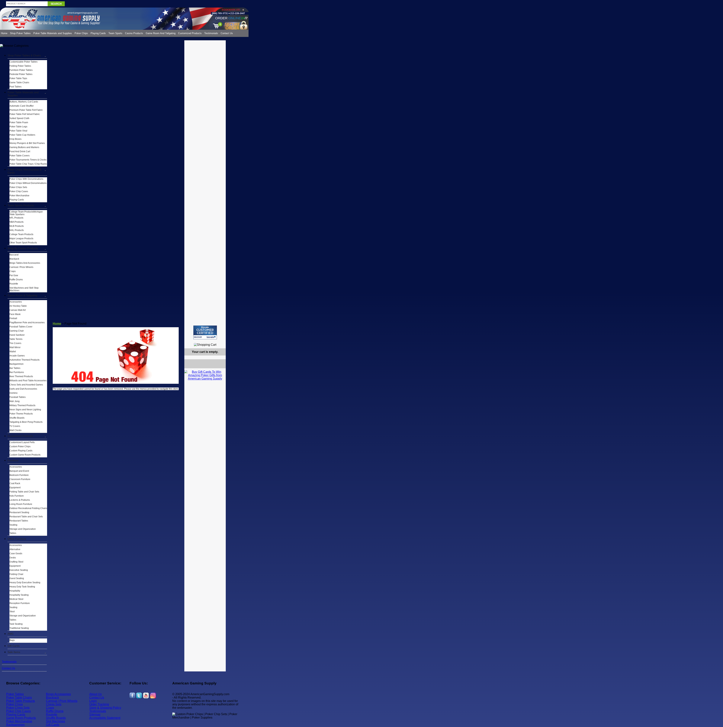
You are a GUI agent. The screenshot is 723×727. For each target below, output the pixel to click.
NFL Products (16, 217)
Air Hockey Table (18, 306)
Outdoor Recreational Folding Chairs (28, 508)
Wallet (12, 351)
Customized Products (190, 33)
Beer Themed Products (21, 376)
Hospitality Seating (19, 595)
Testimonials (211, 33)
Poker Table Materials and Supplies (52, 33)
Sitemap (94, 714)
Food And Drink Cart (19, 151)
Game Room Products (21, 717)
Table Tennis (15, 339)
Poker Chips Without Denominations (28, 183)
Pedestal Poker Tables (20, 74)
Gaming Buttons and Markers (24, 147)
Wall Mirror (15, 347)
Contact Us (227, 33)
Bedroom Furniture (19, 475)
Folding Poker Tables (20, 66)
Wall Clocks (15, 430)
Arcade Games (17, 355)
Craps (12, 271)
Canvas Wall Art (17, 310)
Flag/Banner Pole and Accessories (27, 322)
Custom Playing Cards (20, 450)
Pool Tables (15, 86)
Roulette (13, 283)
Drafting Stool (16, 561)
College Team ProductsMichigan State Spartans (26, 213)
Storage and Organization (22, 529)
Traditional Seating (19, 628)
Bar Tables (14, 368)
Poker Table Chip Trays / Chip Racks (28, 164)
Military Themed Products (22, 405)
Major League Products (21, 238)
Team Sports (115, 33)
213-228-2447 (237, 13)
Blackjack (14, 259)
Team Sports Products (21, 205)
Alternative (14, 549)
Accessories (15, 301)
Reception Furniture (19, 603)
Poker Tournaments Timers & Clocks (28, 159)
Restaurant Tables (18, 520)
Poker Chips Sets (18, 187)
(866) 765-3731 (220, 13)
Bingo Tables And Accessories (24, 263)
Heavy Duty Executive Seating (24, 582)
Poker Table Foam (18, 122)
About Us (95, 694)
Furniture (13, 460)
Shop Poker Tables (20, 33)
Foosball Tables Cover (20, 326)
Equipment (15, 487)
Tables (12, 533)
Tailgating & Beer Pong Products (26, 422)
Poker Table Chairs (19, 697)
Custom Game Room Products (24, 454)
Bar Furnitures (16, 372)
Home (4, 33)
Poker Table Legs (18, 126)
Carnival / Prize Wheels (21, 267)
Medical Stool (16, 599)
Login (93, 701)
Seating (13, 525)
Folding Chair (16, 574)
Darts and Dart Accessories (23, 389)
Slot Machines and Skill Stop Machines (24, 289)
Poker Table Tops (18, 78)
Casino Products (134, 33)
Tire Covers (15, 343)
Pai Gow (13, 275)
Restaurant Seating (19, 512)
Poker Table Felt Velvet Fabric (24, 114)
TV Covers (14, 426)
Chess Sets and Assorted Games (26, 384)
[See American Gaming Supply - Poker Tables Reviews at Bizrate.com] (205, 332)
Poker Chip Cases (18, 191)
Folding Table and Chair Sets (24, 491)
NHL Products (16, 230)
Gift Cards (14, 645)
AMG (11, 633)
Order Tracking (99, 704)
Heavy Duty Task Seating (22, 586)
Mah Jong (14, 401)
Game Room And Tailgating (160, 33)
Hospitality (14, 590)
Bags (12, 640)
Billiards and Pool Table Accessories (28, 380)
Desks (12, 557)
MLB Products (16, 226)
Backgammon (16, 364)
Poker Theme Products (21, 413)
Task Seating (16, 624)
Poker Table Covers (19, 155)
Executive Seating (18, 570)
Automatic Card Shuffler (21, 106)
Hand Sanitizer (17, 335)
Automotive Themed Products (24, 360)
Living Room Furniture (20, 504)
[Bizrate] (220, 341)
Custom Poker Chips (20, 446)
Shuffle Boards (16, 418)
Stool (12, 611)
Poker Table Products (20, 701)
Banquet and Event (19, 471)
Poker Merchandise (19, 195)
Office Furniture (17, 538)
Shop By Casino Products (23, 248)
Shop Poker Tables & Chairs (24, 55)
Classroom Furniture (19, 479)
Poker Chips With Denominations (26, 179)
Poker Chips (81, 33)
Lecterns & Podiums (19, 500)
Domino (13, 393)
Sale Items (14, 652)
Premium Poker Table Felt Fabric (26, 110)
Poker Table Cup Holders (22, 135)
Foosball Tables (17, 397)
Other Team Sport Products (23, 242)
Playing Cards (98, 33)
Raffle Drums (16, 279)
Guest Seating (16, 578)
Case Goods (15, 553)
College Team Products (21, 234)
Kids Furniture (16, 496)
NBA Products (16, 222)
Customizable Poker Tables (23, 61)
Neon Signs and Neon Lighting (25, 409)
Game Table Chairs (19, 82)
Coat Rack (14, 483)
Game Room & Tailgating (22, 295)
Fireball (13, 318)
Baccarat (13, 254)
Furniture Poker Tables (21, 70)
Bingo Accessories (58, 694)
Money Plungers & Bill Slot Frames (27, 143)
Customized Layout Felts (22, 442)
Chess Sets (53, 704)
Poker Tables (15, 694)
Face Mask (15, 314)
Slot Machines (55, 721)
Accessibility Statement (104, 717)
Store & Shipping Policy (105, 707)
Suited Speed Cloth (19, 118)
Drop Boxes (15, 139)
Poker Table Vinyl (18, 130)
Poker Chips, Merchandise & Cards (24, 171)
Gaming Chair (16, 330)
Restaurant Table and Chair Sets (26, 516)
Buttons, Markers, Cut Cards (23, 101)
